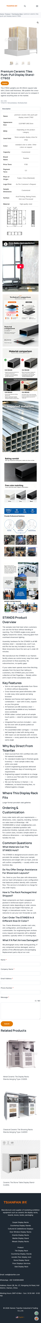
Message (5, 997)
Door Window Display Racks (20, 1232)
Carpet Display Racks (20, 1222)
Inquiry (4, 83)
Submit (6, 1024)
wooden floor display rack (21, 1257)
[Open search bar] (25, 6)
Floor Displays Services (21, 1263)
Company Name (7, 969)
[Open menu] (38, 6)
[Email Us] (36, 1319)
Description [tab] (6, 109)
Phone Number (7, 988)
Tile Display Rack (22, 102)
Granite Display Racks (20, 1235)
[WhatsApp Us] (36, 1313)
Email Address (7, 978)
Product (21, 1247)
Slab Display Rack (21, 1267)
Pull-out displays (12, 102)
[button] (37, 22)
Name (4, 960)
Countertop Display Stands (20, 1225)
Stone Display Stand (21, 1260)
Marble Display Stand (20, 1238)
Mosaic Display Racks (20, 1241)
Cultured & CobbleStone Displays (20, 1229)
